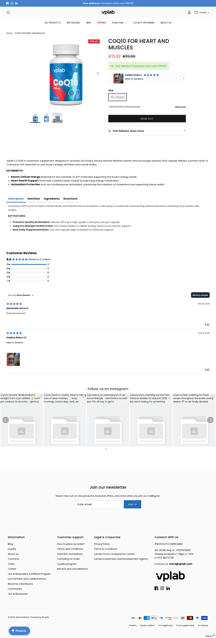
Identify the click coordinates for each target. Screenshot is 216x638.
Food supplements (185, 625)
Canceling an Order (68, 558)
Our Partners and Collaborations (27, 578)
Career (12, 568)
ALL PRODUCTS (53, 22)
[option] (66, 73)
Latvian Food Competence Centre (114, 554)
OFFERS (101, 22)
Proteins (133, 625)
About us (13, 554)
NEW (88, 22)
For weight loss (165, 625)
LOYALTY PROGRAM (143, 22)
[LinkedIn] (16, 3)
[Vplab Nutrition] (108, 12)
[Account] (188, 12)
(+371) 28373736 (164, 557)
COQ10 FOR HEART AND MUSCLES (30, 33)
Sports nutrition (147, 625)
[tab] (16, 199)
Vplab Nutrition (22, 617)
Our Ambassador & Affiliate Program (29, 573)
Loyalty (12, 548)
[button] (210, 636)
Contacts (13, 558)
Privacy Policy (102, 544)
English (203, 12)
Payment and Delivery (70, 554)
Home (9, 33)
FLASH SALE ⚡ (119, 22)
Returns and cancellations (72, 568)
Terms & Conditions (105, 548)
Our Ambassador (18, 593)
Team (11, 564)
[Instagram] (12, 3)
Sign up (132, 504)
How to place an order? (71, 544)
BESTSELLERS (73, 22)
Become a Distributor (20, 583)
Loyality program (67, 564)
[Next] (97, 73)
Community (15, 588)
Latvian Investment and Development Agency (121, 558)
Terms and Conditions (70, 548)
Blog (10, 544)
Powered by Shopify (39, 617)
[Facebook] (7, 3)
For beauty (203, 625)
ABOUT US (165, 22)
